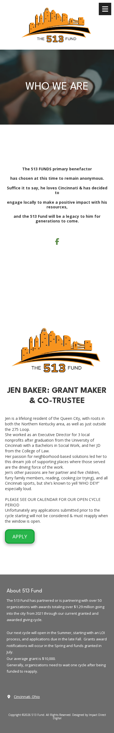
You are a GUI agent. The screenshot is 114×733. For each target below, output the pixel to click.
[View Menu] (105, 9)
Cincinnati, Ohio (27, 696)
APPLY (19, 536)
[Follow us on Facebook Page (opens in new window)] (57, 241)
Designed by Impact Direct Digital (79, 716)
